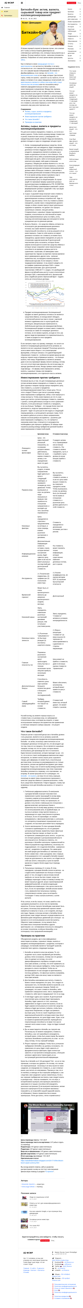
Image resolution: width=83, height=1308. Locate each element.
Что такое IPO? (35, 1225)
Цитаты (70, 58)
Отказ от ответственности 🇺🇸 (64, 1288)
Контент (33, 1270)
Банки (70, 9)
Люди (70, 34)
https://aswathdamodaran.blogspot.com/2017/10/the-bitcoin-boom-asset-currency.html (42, 1161)
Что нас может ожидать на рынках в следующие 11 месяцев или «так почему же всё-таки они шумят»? (73, 100)
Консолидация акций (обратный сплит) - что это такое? (74, 169)
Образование (72, 41)
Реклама (71, 49)
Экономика (71, 61)
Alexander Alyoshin (28, 1184)
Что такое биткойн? (32, 119)
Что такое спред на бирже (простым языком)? (72, 75)
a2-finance (65, 1270)
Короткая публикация (72, 30)
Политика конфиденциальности (65, 1286)
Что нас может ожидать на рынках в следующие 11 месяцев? (73, 118)
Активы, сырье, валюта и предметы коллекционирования (38, 112)
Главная (26, 1268)
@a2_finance (67, 1266)
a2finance (68, 1264)
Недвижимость (73, 36)
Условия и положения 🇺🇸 (63, 1298)
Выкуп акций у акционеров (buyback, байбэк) (74, 152)
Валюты (70, 14)
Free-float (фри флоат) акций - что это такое (73, 142)
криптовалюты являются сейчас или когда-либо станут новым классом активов (41, 83)
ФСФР (70, 56)
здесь (23, 60)
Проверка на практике (33, 122)
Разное (70, 46)
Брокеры (71, 12)
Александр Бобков (28, 1187)
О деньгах (40, 1268)
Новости (71, 39)
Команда (26, 1270)
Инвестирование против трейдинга (38, 116)
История (71, 27)
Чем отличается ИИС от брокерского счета (73, 181)
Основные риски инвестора (39, 1219)
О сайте (33, 1268)
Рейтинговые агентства (74, 160)
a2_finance (61, 1268)
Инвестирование (74, 22)
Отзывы (26, 1272)
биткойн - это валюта (29, 776)
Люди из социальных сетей (39, 1197)
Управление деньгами (72, 52)
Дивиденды (72, 17)
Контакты (41, 1270)
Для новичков (73, 19)
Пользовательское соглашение (65, 1284)
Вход (79, 3)
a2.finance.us (69, 1262)
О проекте (49, 1171)
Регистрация (71, 3)
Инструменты (72, 24)
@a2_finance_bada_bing (60, 1260)
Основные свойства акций (73, 85)
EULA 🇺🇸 (57, 1290)
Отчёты (70, 44)
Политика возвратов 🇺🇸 (62, 1296)
